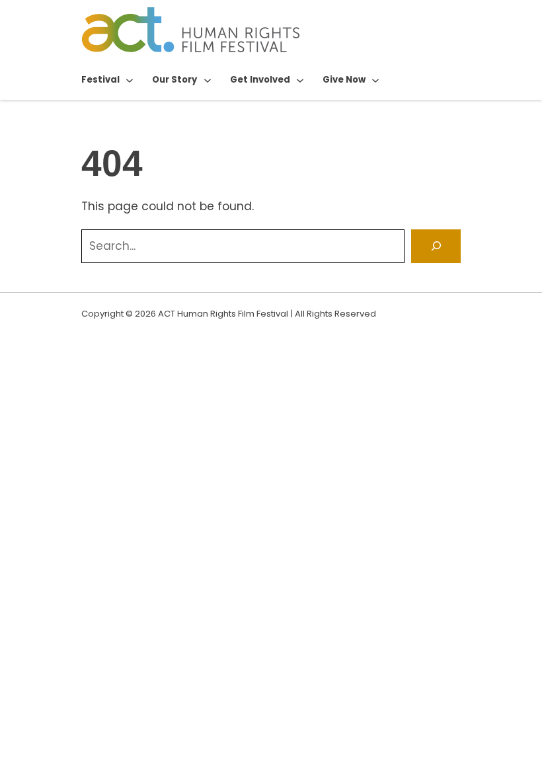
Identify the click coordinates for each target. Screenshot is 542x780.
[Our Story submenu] (207, 80)
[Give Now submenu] (375, 80)
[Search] (436, 246)
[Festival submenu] (129, 80)
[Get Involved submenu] (300, 80)
